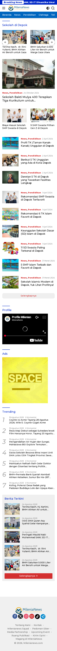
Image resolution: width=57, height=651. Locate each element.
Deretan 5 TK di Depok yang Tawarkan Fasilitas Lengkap (36, 180)
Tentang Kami (22, 625)
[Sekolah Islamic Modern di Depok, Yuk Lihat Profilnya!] (10, 282)
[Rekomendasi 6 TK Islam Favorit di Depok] (10, 214)
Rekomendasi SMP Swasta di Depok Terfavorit (37, 198)
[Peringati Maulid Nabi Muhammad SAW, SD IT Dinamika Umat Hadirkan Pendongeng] (12, 537)
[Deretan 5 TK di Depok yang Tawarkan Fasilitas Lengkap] (10, 178)
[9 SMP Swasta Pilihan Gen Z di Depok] (42, 115)
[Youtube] (31, 616)
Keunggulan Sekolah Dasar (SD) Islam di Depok (37, 232)
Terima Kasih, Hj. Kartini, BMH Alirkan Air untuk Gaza (35, 508)
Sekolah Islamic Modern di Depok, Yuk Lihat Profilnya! (37, 283)
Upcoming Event (40, 632)
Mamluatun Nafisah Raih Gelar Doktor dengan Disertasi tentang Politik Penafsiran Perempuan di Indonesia (30, 465)
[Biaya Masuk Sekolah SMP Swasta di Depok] (14, 115)
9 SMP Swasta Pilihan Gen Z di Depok (42, 126)
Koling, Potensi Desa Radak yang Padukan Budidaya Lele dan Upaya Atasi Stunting (31, 487)
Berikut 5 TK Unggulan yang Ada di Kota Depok (36, 161)
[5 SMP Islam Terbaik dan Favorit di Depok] (10, 265)
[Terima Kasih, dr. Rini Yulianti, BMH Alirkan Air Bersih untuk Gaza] (14, 37)
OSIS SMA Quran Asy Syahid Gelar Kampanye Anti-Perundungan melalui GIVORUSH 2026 (36, 522)
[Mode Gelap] (48, 8)
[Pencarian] (53, 8)
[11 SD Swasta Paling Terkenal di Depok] (10, 248)
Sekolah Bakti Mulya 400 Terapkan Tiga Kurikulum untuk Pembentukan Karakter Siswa (27, 100)
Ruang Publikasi (20, 635)
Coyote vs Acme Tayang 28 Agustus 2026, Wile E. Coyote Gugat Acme (28, 421)
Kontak (38, 625)
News (5, 93)
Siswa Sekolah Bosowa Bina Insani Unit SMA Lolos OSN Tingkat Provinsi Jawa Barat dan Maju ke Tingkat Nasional (31, 454)
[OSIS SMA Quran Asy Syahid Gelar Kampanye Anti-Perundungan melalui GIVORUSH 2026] (12, 523)
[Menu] (4, 8)
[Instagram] (26, 616)
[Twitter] (20, 616)
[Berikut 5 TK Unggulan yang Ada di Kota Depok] (10, 160)
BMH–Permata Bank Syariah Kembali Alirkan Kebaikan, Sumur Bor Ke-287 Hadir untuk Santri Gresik (29, 476)
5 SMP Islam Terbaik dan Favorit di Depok (36, 266)
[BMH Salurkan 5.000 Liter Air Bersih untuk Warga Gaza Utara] (42, 37)
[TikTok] (37, 616)
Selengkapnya (28, 295)
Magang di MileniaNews (29, 639)
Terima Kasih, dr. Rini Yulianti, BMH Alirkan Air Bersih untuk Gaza (14, 49)
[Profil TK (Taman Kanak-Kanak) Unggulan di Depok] (10, 143)
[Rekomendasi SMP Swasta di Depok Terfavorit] (10, 197)
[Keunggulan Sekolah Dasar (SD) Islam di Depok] (10, 231)
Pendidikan (15, 93)
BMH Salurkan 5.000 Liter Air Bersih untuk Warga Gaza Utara (42, 49)
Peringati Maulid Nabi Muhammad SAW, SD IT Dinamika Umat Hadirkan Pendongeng (36, 536)
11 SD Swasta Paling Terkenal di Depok (33, 249)
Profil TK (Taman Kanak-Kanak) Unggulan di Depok (37, 144)
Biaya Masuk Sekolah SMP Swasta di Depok (14, 126)
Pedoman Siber (40, 628)
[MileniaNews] (18, 8)
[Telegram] (43, 616)
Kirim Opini (39, 635)
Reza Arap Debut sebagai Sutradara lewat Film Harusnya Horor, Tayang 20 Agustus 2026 (31, 432)
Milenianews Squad (18, 628)
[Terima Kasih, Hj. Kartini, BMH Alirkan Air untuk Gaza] (12, 509)
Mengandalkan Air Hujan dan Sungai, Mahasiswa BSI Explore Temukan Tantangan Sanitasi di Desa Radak (29, 443)
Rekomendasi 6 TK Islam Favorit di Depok (36, 215)
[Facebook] (14, 616)
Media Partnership (17, 632)
